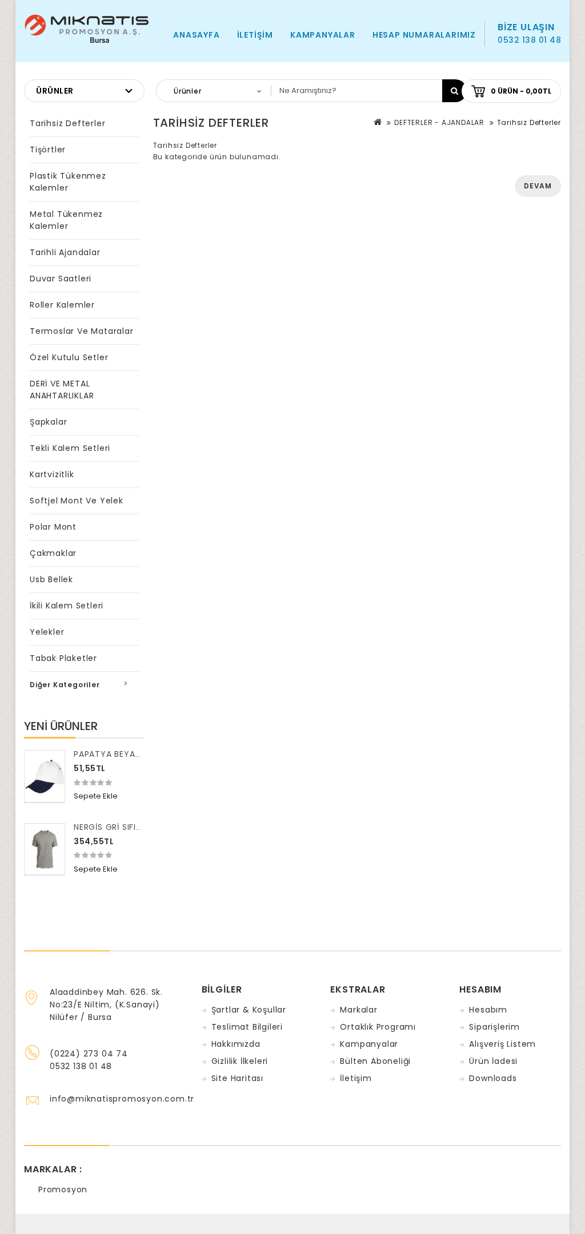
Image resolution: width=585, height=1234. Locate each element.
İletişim (255, 35)
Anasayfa (196, 35)
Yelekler (47, 632)
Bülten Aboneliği (375, 1061)
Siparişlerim (494, 1027)
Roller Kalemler (62, 304)
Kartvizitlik (52, 474)
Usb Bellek (51, 579)
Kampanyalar (322, 35)
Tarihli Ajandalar (65, 252)
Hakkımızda (236, 1044)
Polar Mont (53, 527)
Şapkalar (48, 422)
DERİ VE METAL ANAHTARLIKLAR (62, 389)
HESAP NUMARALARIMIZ (424, 35)
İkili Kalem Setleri (66, 605)
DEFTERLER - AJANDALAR (439, 122)
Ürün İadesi (493, 1061)
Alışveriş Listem (502, 1044)
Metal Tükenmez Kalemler (66, 220)
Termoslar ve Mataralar (82, 331)
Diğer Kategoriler (65, 684)
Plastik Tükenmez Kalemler (68, 181)
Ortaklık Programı (378, 1027)
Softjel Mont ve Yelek (76, 500)
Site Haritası (237, 1078)
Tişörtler (48, 149)
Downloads (492, 1078)
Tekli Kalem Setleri (70, 448)
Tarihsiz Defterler (67, 123)
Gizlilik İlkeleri (240, 1061)
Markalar (358, 1009)
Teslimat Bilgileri (247, 1027)
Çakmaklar (53, 553)
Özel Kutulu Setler (69, 357)
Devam (538, 186)
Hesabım (488, 1009)
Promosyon (62, 1189)
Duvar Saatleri (60, 278)
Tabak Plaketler (63, 658)
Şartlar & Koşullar (248, 1009)
